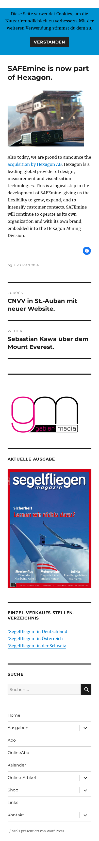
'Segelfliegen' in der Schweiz (37, 645)
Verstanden (49, 42)
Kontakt (16, 815)
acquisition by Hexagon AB (35, 164)
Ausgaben (18, 727)
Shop (13, 790)
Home (14, 715)
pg (10, 265)
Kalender (17, 765)
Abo (12, 740)
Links (13, 802)
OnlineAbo (18, 752)
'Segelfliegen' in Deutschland (37, 631)
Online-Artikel (22, 777)
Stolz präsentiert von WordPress (38, 831)
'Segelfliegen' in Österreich (35, 638)
